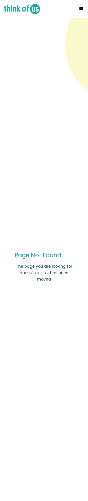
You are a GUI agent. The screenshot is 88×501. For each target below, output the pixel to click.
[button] (81, 8)
